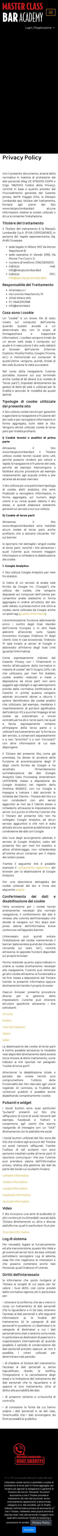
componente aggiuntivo (34, 867)
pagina (20, 889)
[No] (54, 1507)
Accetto (29, 1529)
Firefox (6, 1020)
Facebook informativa (16, 1195)
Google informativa (14, 1188)
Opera (6, 1033)
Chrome (7, 1014)
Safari (6, 1040)
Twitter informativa (14, 1182)
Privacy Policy (41, 1522)
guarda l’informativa (32, 613)
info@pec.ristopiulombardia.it (28, 278)
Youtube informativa (15, 1201)
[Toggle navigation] (50, 12)
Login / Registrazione (38, 27)
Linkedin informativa (15, 1175)
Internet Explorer (13, 1027)
